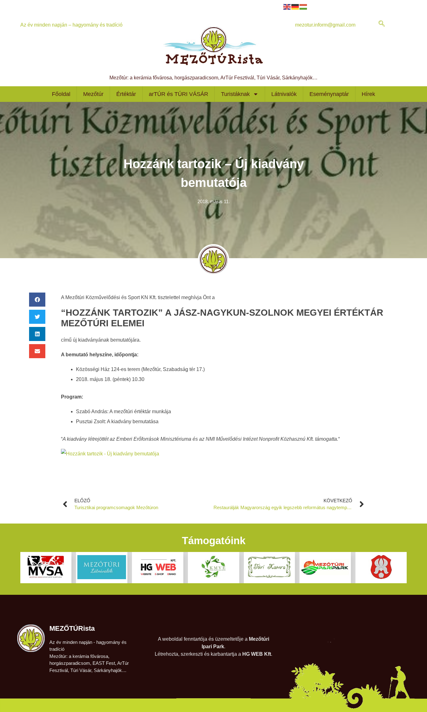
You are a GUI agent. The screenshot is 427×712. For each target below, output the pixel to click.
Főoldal (61, 94)
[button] (37, 300)
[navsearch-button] (381, 24)
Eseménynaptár (329, 94)
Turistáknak (235, 94)
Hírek (368, 94)
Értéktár (126, 94)
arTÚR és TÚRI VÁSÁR (178, 94)
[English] (287, 6)
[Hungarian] (303, 6)
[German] (295, 6)
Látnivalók (284, 94)
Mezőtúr (93, 94)
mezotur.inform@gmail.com (325, 25)
